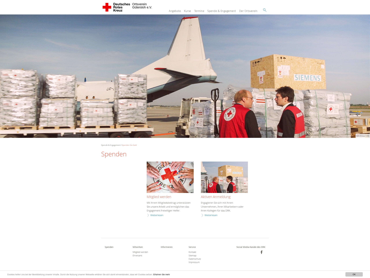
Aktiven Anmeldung (216, 197)
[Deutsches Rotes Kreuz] (116, 7)
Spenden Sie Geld (129, 145)
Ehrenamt (137, 255)
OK (354, 274)
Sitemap (192, 255)
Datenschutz (195, 258)
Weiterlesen (156, 215)
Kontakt (192, 252)
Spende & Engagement (221, 11)
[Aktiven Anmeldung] (224, 178)
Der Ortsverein (248, 11)
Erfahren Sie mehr (161, 274)
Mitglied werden (159, 197)
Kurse (187, 11)
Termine (199, 11)
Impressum (194, 262)
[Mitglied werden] (170, 178)
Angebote (175, 11)
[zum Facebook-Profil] (261, 252)
